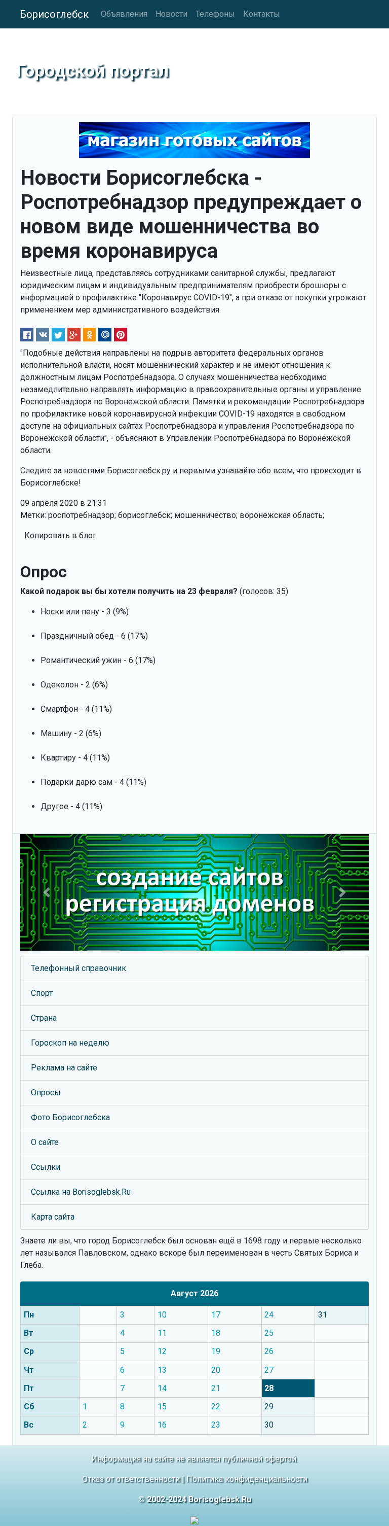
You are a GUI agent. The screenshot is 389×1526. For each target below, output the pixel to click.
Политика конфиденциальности (246, 1479)
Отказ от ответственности (131, 1479)
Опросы (46, 1092)
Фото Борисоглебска (70, 1117)
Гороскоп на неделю (70, 1043)
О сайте (45, 1142)
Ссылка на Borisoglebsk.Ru (81, 1192)
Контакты (261, 14)
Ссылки (45, 1167)
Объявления (124, 14)
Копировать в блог (60, 535)
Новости (171, 14)
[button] (46, 892)
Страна (44, 1018)
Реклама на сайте (64, 1067)
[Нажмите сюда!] (194, 892)
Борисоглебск (54, 14)
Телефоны (215, 14)
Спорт (42, 993)
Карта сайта (52, 1217)
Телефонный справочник (78, 968)
